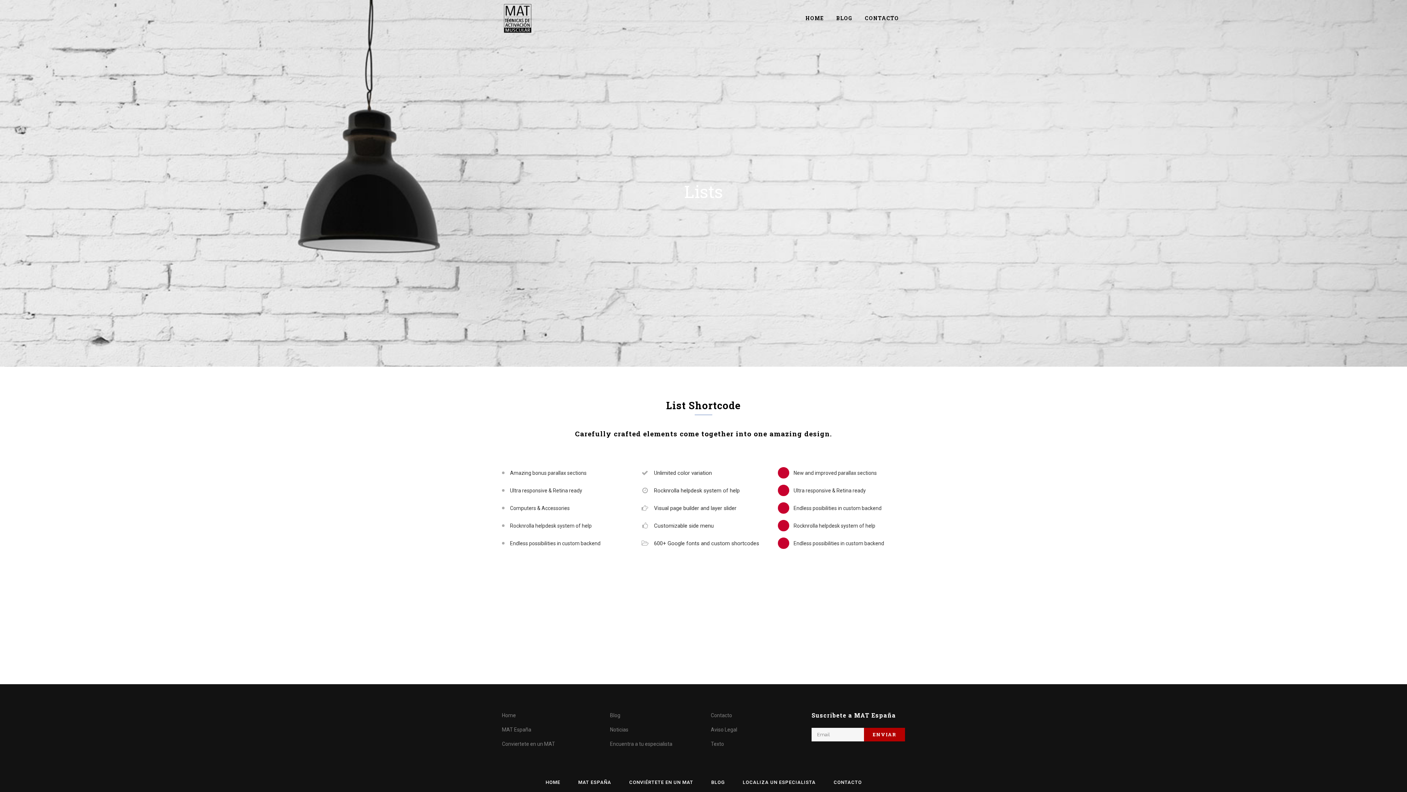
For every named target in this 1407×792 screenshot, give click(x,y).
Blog (615, 715)
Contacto (721, 715)
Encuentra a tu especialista (641, 744)
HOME (553, 782)
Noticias (619, 730)
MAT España (516, 730)
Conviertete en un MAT (528, 744)
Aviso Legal (724, 730)
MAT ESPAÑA (594, 782)
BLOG (718, 782)
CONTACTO (848, 782)
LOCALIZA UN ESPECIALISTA (779, 782)
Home (509, 715)
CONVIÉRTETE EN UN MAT (661, 782)
